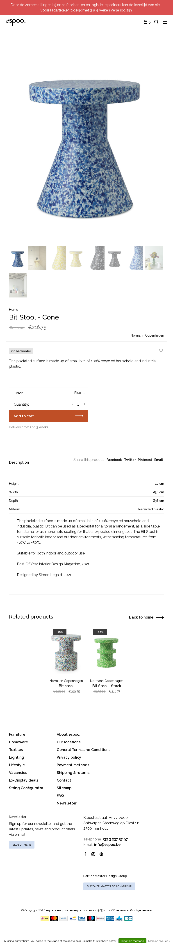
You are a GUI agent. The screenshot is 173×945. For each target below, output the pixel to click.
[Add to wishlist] (161, 351)
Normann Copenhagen (147, 335)
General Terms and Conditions (83, 750)
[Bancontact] (73, 920)
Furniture (17, 734)
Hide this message (132, 941)
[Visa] (63, 920)
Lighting (16, 757)
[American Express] (110, 920)
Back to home (141, 617)
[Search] (156, 22)
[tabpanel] (86, 142)
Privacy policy (69, 757)
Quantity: (21, 404)
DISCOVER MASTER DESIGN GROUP (109, 886)
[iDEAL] (45, 920)
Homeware (18, 742)
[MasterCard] (54, 920)
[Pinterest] (101, 854)
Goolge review (141, 910)
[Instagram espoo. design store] (93, 854)
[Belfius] (100, 920)
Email (158, 460)
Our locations (68, 742)
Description (19, 462)
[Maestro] (91, 920)
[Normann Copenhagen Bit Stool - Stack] (107, 651)
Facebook (114, 460)
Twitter (130, 460)
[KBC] (119, 920)
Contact (64, 780)
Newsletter (67, 803)
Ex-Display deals (23, 780)
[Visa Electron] (82, 920)
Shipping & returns (73, 773)
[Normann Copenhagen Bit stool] (66, 651)
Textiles (16, 750)
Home (13, 309)
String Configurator (26, 788)
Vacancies (18, 773)
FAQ (60, 795)
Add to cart (24, 416)
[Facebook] (85, 854)
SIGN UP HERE (22, 844)
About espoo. (68, 734)
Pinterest (145, 460)
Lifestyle (17, 765)
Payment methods (73, 765)
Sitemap (64, 788)
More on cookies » (159, 941)
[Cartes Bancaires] (128, 920)
